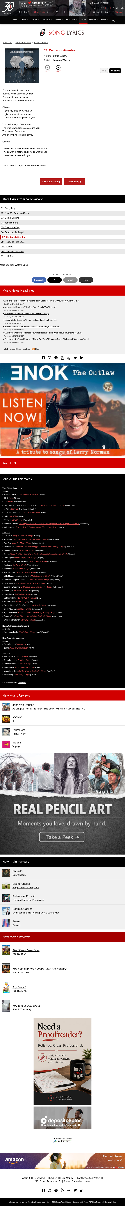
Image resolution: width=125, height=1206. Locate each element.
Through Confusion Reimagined (28, 900)
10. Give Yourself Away (12, 251)
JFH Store (40, 1181)
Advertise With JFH (93, 1178)
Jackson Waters (23, 42)
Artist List (7, 42)
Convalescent (19, 875)
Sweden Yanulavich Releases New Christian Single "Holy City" (32, 326)
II (13, 721)
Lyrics (83, 20)
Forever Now (18, 733)
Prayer (66, 1181)
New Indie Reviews (15, 862)
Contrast (16, 925)
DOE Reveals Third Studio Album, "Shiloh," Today (26, 313)
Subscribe (77, 1181)
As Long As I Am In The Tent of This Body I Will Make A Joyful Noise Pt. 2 (49, 524)
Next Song (74, 181)
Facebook (38, 280)
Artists (34, 20)
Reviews (46, 20)
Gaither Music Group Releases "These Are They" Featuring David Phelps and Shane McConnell (46, 339)
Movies (92, 20)
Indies (58, 20)
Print (86, 280)
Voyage (16, 746)
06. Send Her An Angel (12, 232)
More (103, 20)
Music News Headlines (18, 290)
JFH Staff (77, 1178)
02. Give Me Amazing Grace (15, 213)
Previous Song (51, 181)
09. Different (7, 246)
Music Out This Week (17, 479)
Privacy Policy (110, 1202)
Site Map (66, 1178)
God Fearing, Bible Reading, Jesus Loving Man (35, 912)
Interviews (70, 20)
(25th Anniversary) (39, 968)
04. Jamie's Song (9, 222)
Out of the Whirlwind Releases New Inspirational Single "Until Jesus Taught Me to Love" (43, 333)
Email (70, 280)
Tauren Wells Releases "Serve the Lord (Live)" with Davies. (30, 320)
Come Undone (41, 42)
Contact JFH (41, 1178)
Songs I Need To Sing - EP (25, 887)
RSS (37, 349)
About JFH (27, 1178)
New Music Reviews (16, 695)
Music (23, 20)
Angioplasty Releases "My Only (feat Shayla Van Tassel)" (29, 307)
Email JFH (54, 1178)
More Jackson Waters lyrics (14, 265)
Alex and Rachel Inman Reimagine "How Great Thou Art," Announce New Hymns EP (41, 301)
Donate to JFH (54, 1181)
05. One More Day (10, 227)
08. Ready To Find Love (13, 242)
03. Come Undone (10, 217)
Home (13, 20)
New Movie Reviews (16, 937)
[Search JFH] (113, 20)
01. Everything (8, 208)
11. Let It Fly (7, 256)
